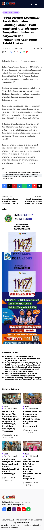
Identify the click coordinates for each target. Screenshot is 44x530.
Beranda (4, 525)
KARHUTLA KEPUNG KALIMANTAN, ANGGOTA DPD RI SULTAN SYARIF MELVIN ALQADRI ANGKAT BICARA (22, 358)
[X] (9, 509)
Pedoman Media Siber (9, 527)
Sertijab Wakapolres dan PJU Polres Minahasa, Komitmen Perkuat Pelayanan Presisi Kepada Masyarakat (32, 469)
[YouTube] (24, 509)
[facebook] (4, 509)
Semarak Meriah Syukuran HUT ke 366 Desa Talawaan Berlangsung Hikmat (21, 374)
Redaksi (26, 525)
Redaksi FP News (11, 435)
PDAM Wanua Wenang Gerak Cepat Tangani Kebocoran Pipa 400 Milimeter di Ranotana (23, 379)
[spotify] (28, 509)
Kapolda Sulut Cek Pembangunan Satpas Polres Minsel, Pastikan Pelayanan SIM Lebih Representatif (32, 419)
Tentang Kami (15, 525)
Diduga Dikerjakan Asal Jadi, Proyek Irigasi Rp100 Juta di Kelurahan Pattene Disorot (23, 364)
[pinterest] (19, 509)
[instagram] (14, 509)
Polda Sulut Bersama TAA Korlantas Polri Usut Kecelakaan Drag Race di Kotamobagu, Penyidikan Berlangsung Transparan (10, 421)
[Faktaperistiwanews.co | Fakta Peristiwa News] (8, 4)
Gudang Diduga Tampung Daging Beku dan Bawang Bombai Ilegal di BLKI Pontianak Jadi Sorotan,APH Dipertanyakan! (22, 369)
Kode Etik (35, 525)
